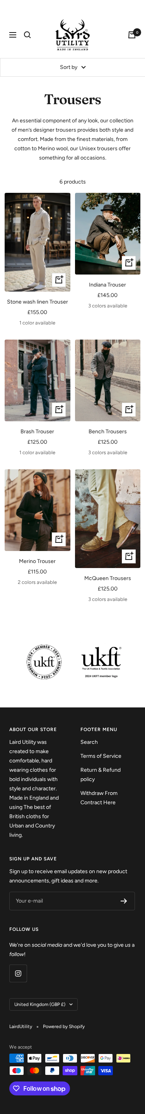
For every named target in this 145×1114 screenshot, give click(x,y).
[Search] (27, 34)
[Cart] (132, 34)
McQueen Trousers (107, 578)
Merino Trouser (37, 561)
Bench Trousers (108, 431)
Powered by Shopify (64, 1026)
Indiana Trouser (107, 285)
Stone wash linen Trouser (37, 302)
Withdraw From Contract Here (99, 798)
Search (89, 742)
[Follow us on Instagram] (18, 973)
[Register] (124, 901)
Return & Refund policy (100, 775)
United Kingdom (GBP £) (39, 1004)
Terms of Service (100, 756)
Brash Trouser (37, 431)
